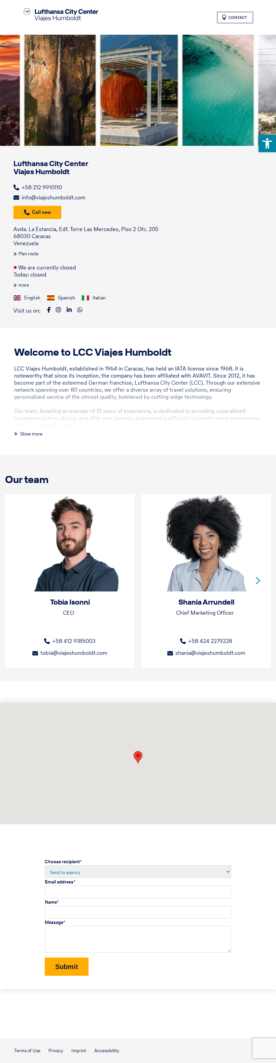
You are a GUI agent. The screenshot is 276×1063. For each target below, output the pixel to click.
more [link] (24, 285)
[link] (267, 143)
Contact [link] (238, 17)
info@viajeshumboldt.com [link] (53, 197)
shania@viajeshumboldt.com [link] (210, 653)
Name (52, 902)
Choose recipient (63, 862)
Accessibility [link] (106, 1051)
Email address (60, 882)
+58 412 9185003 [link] (74, 641)
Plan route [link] (28, 254)
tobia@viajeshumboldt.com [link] (73, 653)
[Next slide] (257, 580)
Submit (66, 966)
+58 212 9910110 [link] (42, 187)
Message (55, 922)
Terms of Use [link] (27, 1051)
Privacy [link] (55, 1051)
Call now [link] (41, 212)
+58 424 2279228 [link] (210, 641)
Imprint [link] (78, 1051)
